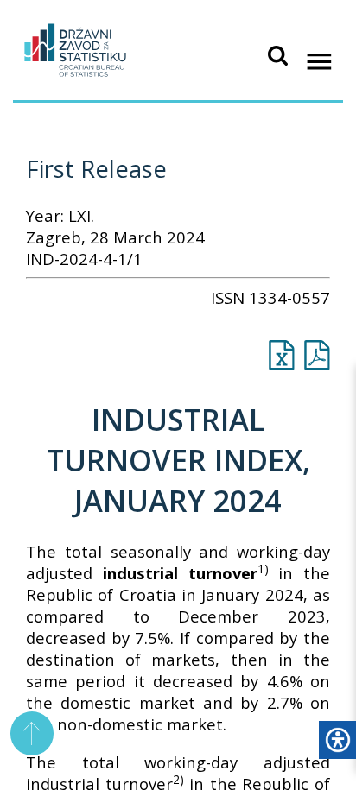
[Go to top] (32, 733)
